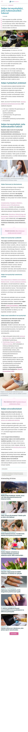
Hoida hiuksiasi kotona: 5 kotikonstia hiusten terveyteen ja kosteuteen (12, 534)
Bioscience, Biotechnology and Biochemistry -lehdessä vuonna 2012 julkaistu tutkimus (13, 216)
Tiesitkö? (3, 550)
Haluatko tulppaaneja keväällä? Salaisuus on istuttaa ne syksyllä (11, 572)
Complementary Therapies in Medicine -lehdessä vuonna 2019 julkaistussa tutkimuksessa (12, 205)
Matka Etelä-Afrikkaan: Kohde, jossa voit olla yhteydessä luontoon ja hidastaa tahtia (12, 497)
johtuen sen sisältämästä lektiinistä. (10, 420)
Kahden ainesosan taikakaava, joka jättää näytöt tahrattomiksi (12, 629)
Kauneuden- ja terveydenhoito (8, 532)
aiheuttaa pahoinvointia (19, 447)
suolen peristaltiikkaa (12, 305)
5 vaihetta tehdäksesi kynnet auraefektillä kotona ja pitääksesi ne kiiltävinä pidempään (12, 610)
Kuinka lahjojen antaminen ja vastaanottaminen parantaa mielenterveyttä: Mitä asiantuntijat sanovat (12, 553)
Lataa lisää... (14, 633)
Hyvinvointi (4, 514)
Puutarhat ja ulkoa (5, 570)
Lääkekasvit (10, 5)
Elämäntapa (4, 494)
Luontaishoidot (4, 5)
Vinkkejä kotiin (5, 626)
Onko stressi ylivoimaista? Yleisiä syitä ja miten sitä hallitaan (13, 516)
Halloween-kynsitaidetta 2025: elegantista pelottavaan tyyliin (11, 591)
